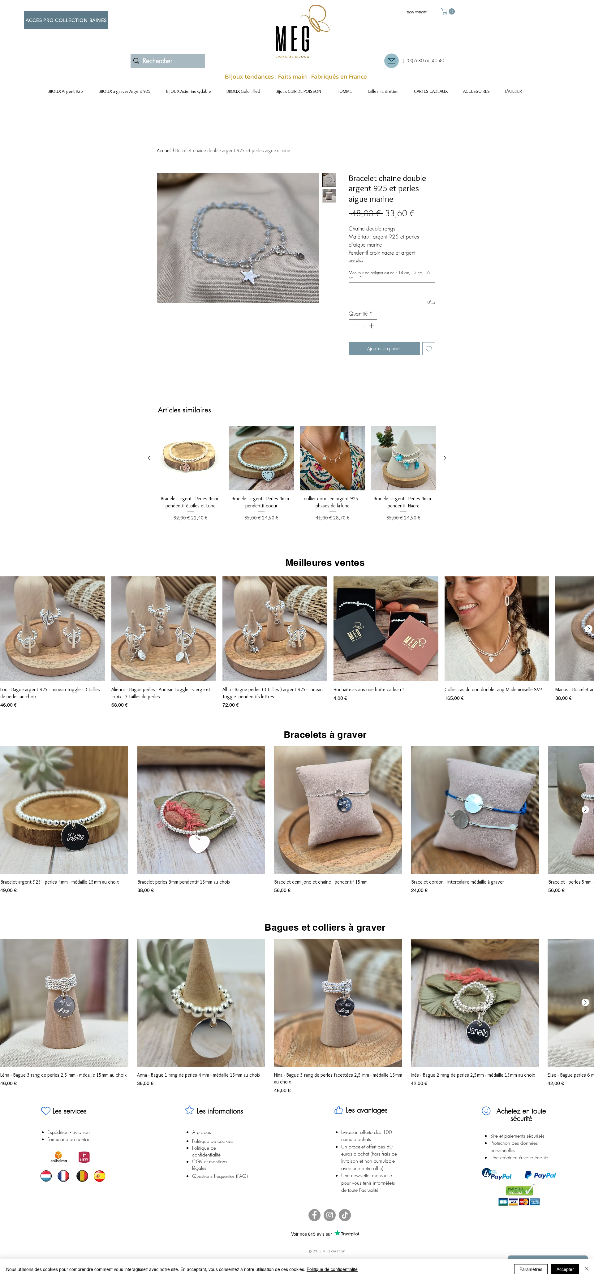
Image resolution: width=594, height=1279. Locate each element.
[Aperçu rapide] (190, 458)
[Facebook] (314, 1215)
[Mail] (391, 61)
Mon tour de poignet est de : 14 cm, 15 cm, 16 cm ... (389, 275)
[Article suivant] (445, 458)
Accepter (565, 1269)
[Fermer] (586, 1269)
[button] (448, 11)
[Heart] (46, 1111)
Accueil (164, 150)
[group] (297, 477)
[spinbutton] (363, 326)
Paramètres (530, 1269)
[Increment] (372, 326)
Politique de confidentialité (332, 1269)
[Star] (189, 1110)
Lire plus (356, 260)
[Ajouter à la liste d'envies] (428, 348)
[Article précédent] (149, 458)
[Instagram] (330, 1215)
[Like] (338, 1110)
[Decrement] (354, 326)
